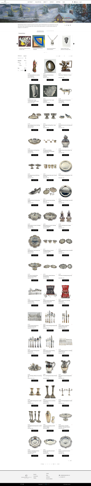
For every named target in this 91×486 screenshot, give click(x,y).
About (47, 475)
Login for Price (34, 79)
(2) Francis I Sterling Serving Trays (65, 275)
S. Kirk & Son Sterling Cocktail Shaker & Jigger (49, 426)
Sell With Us (38, 2)
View (68, 460)
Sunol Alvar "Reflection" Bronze (65, 75)
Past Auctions (36, 476)
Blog (64, 2)
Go (25, 70)
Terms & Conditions (49, 478)
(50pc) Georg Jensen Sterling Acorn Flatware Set (49, 351)
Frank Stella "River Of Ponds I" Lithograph (38, 49)
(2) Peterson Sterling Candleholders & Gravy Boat (48, 151)
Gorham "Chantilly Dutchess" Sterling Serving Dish (33, 451)
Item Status (19, 60)
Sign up (76, 2)
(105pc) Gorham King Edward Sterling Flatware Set (49, 301)
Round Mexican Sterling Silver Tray (65, 175)
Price (18, 68)
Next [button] (74, 43)
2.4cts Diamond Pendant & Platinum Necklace (51, 49)
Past (22, 62)
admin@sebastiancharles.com (65, 475)
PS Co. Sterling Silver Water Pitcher (50, 375)
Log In (80, 2)
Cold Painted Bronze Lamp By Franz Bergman (34, 75)
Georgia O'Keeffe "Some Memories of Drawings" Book (65, 49)
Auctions (35, 474)
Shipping (58, 2)
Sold (22, 63)
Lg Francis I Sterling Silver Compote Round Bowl (33, 276)
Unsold (22, 65)
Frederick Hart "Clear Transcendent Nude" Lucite (33, 100)
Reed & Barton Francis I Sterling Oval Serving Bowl (49, 226)
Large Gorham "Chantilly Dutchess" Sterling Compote (64, 426)
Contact (52, 2)
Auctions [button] (30, 2)
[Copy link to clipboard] (65, 25)
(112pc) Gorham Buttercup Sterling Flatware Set (33, 326)
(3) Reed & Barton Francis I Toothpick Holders (48, 251)
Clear (25, 60)
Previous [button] (17, 43)
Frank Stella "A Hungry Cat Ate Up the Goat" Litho (24, 49)
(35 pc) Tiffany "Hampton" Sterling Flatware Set (64, 326)
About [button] (45, 2)
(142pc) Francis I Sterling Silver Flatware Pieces (34, 301)
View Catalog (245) (66, 19)
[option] (24, 42)
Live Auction (22, 16)
